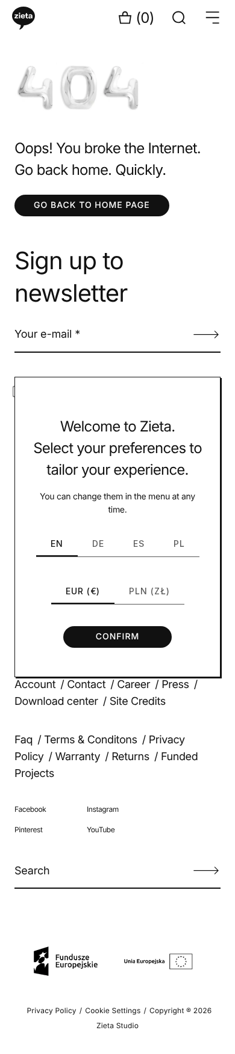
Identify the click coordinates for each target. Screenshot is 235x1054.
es (139, 543)
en (57, 543)
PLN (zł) (149, 591)
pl (179, 543)
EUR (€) (83, 591)
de (98, 543)
